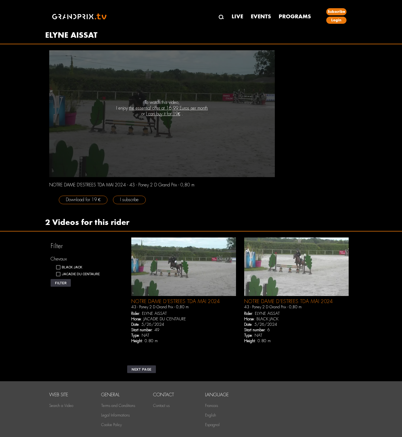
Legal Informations (115, 415)
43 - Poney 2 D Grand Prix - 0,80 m (160, 306)
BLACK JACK (267, 319)
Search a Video (61, 405)
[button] (61, 283)
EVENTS (261, 16)
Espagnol (212, 424)
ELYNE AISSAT (154, 313)
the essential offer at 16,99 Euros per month (168, 108)
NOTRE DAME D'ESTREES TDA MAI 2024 (175, 301)
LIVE (237, 16)
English (210, 415)
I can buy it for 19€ (163, 114)
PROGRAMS (295, 16)
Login (336, 20)
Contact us (161, 405)
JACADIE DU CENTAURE (165, 319)
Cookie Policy (111, 424)
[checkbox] (69, 267)
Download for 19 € (83, 200)
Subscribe (336, 11)
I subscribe (129, 200)
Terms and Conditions (118, 405)
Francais (211, 405)
